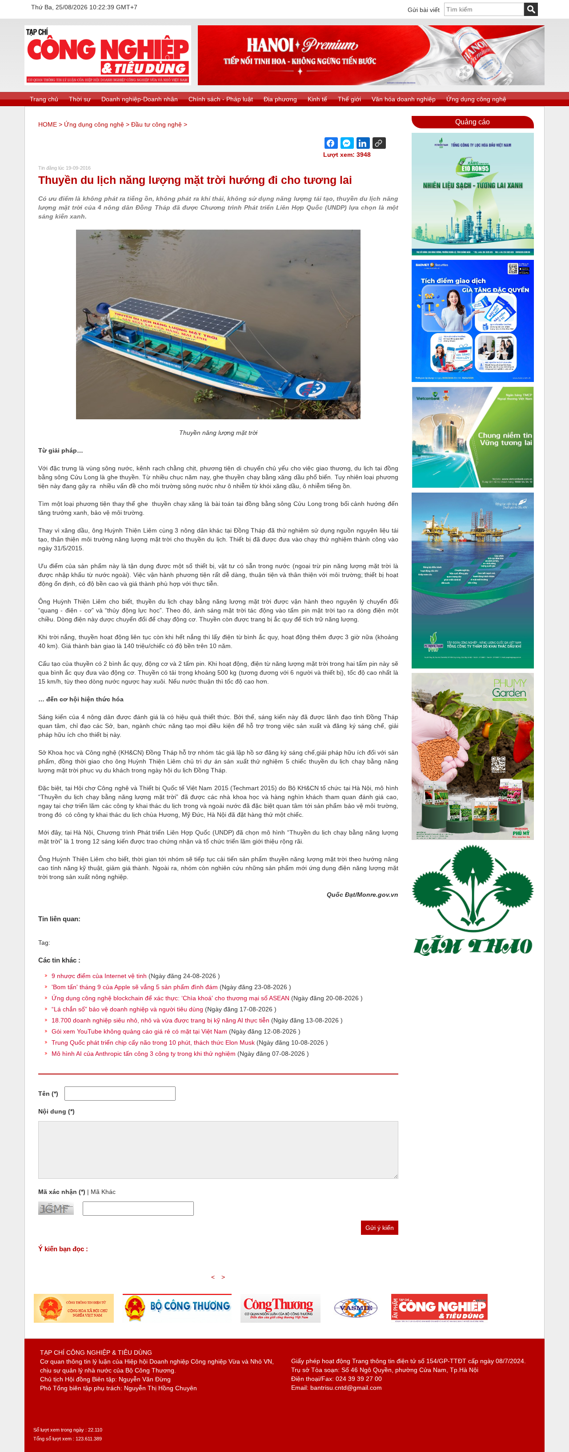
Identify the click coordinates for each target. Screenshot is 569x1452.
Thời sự (80, 99)
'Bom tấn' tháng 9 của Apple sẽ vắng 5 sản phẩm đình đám (135, 987)
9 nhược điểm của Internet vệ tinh (99, 975)
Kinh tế (317, 99)
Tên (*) (48, 1093)
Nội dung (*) (56, 1111)
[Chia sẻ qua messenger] (347, 143)
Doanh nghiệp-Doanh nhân (139, 99)
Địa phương (280, 99)
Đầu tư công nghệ (156, 124)
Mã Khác (103, 1191)
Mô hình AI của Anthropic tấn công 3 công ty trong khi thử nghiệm (144, 1053)
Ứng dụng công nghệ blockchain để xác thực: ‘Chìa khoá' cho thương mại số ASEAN (170, 998)
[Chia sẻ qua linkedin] (363, 143)
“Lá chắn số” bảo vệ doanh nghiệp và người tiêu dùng (127, 1009)
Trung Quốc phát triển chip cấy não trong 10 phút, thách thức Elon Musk (153, 1042)
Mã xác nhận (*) (61, 1191)
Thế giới (349, 99)
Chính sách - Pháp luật (220, 99)
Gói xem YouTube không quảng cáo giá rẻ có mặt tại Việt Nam (139, 1031)
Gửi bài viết (424, 9)
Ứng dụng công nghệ (476, 99)
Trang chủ (44, 99)
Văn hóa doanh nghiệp (404, 99)
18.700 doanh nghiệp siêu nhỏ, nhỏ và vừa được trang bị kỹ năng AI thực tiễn (160, 1020)
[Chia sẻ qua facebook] (331, 143)
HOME (47, 124)
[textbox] (484, 9)
